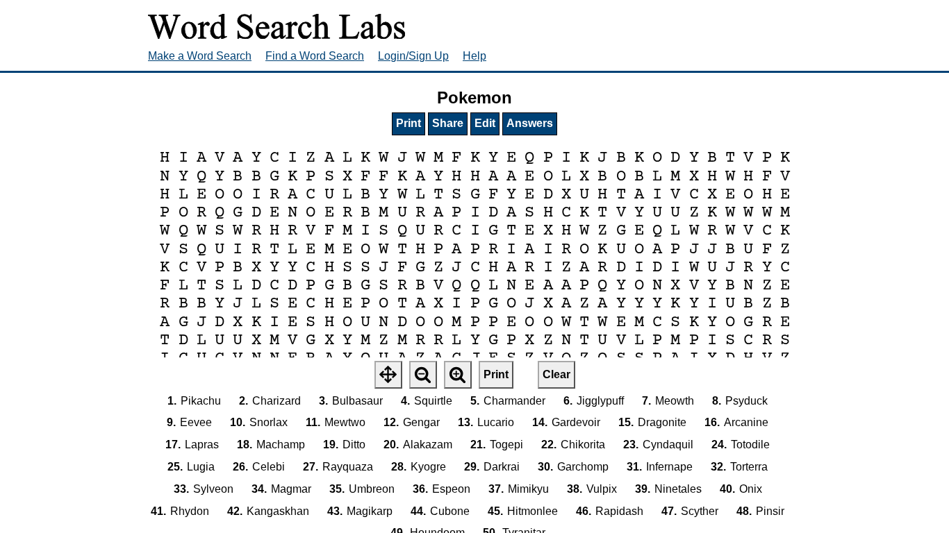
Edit (484, 123)
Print (408, 123)
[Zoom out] (423, 375)
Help (474, 56)
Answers (529, 123)
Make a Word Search (199, 56)
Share (447, 123)
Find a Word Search (314, 56)
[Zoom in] (458, 375)
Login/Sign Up (413, 56)
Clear (556, 374)
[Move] (388, 375)
